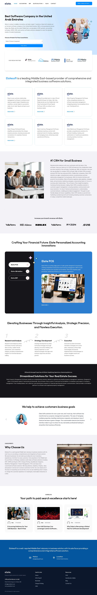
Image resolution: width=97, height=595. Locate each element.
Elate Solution (37, 3)
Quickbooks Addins (70, 578)
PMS (66, 575)
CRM (36, 586)
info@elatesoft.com (38, 559)
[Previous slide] (6, 419)
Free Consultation (83, 3)
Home (15, 3)
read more (11, 111)
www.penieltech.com (10, 586)
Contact (53, 3)
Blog (47, 3)
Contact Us (68, 583)
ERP (30, 3)
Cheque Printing (39, 583)
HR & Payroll (38, 578)
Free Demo (24, 45)
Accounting (23, 3)
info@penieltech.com (10, 584)
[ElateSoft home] (8, 3)
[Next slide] (91, 419)
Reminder (37, 580)
